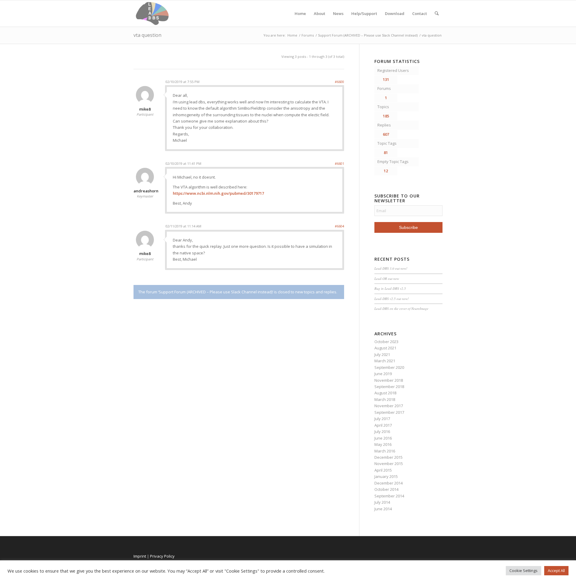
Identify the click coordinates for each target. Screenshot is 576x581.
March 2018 (384, 399)
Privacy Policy (162, 556)
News (338, 13)
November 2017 (388, 405)
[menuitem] (436, 13)
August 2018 (385, 393)
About (319, 13)
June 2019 (383, 373)
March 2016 (384, 451)
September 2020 (389, 367)
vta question (147, 35)
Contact (419, 13)
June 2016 (383, 438)
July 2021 (382, 354)
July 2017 (382, 418)
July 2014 (382, 502)
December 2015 (388, 457)
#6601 (339, 163)
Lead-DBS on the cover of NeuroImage (401, 308)
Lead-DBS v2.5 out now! (391, 298)
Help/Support (364, 13)
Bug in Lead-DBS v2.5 (390, 288)
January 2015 (386, 476)
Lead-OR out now (386, 278)
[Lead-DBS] (152, 13)
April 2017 (383, 425)
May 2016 (383, 444)
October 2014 (386, 489)
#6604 (339, 226)
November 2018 (388, 380)
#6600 (339, 81)
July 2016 (382, 431)
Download (394, 13)
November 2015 (388, 463)
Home (300, 13)
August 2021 (385, 348)
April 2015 (383, 470)
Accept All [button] (556, 570)
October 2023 (386, 341)
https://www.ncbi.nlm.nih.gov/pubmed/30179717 (218, 193)
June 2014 (383, 508)
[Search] (436, 13)
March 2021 (384, 360)
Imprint (140, 556)
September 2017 (389, 412)
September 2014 (389, 496)
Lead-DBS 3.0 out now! (390, 268)
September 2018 (389, 386)
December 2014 (388, 483)
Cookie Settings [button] (523, 570)
